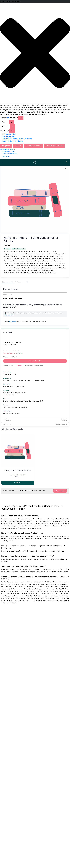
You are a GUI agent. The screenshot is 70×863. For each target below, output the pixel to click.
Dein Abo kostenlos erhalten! (13, 353)
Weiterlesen (17, 482)
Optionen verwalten (9, 134)
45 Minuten (7, 407)
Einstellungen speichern (54, 146)
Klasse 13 (20, 386)
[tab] (7, 282)
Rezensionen (7, 282)
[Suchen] (67, 162)
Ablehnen (18, 146)
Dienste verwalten (8, 136)
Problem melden (21, 282)
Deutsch (6, 401)
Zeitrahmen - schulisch (19, 407)
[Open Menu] (3, 162)
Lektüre (12, 401)
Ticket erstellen (9, 315)
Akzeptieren (6, 146)
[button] (35, 53)
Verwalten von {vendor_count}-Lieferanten (17, 139)
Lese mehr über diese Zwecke (12, 141)
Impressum (6, 156)
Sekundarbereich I (9, 374)
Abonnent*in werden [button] (35, 361)
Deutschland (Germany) (11, 413)
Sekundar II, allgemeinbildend (34, 380)
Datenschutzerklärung (10, 154)
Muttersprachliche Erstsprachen (14, 392)
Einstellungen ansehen (33, 146)
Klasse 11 (6, 386)
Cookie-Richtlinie (8, 151)
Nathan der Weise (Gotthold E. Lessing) (29, 401)
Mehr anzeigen (60, 491)
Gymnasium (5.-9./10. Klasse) (13, 380)
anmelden (19, 365)
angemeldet (12, 321)
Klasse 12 (13, 386)
